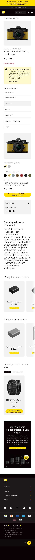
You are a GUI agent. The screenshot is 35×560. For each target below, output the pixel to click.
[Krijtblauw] (13, 175)
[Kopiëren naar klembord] (6, 211)
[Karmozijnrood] (21, 175)
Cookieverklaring (8, 534)
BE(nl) (5, 525)
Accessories (17, 372)
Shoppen (14, 308)
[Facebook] (17, 508)
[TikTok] (5, 508)
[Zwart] (5, 175)
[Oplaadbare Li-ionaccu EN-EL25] (14, 290)
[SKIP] (29, 543)
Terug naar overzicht (12, 18)
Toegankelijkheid (18, 534)
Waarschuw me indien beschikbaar (17, 194)
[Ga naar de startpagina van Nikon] (3, 12)
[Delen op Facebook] (10, 211)
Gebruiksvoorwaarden (10, 530)
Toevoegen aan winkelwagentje (14, 411)
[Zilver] (9, 166)
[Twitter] (24, 508)
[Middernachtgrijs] (25, 175)
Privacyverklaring (18, 528)
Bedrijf (6, 499)
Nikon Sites (16, 525)
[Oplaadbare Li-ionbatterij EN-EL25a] (14, 333)
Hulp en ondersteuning (10, 495)
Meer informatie (13, 81)
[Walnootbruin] (17, 175)
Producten (7, 487)
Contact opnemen (8, 528)
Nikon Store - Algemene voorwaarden (13, 532)
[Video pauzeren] (6, 467)
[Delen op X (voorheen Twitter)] (14, 211)
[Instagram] (11, 508)
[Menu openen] (32, 12)
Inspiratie (6, 491)
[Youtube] (30, 508)
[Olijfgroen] (29, 175)
